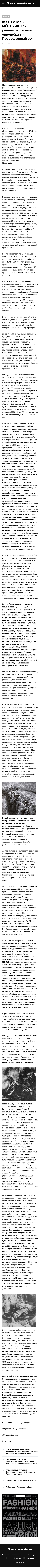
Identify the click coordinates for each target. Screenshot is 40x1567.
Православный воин (19, 3)
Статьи (22, 1555)
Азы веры (32, 1555)
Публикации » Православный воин (19, 1487)
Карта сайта (20, 1562)
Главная (5, 1555)
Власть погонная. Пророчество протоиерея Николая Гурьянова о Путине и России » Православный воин (22, 1451)
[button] (4, 3)
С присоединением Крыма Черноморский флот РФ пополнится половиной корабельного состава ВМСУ (21, 1461)
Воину (8, 1558)
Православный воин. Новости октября (21, 1480)
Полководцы (28, 1558)
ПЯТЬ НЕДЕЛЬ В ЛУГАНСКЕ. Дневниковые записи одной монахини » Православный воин (21, 1472)
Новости (6, 16)
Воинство (17, 1558)
